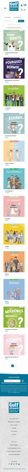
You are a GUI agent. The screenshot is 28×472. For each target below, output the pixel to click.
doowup (23, 468)
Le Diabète (7, 246)
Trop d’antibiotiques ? (9, 191)
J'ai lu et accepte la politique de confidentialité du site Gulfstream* (15, 383)
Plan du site (14, 442)
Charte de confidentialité (14, 454)
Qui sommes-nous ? (14, 418)
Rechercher (21, 21)
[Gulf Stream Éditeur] (14, 6)
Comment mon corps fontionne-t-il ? (12, 357)
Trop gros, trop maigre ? (9, 163)
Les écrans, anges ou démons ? (11, 135)
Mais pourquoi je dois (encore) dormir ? (12, 80)
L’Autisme (7, 274)
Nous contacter (14, 425)
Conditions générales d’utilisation (14, 451)
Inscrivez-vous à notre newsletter (14, 377)
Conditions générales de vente (14, 448)
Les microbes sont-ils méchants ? (11, 329)
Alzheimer (7, 301)
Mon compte (14, 431)
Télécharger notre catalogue (14, 422)
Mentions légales (14, 445)
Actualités (14, 428)
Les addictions (7, 108)
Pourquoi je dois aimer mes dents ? (11, 52)
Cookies (14, 434)
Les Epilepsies (7, 218)
